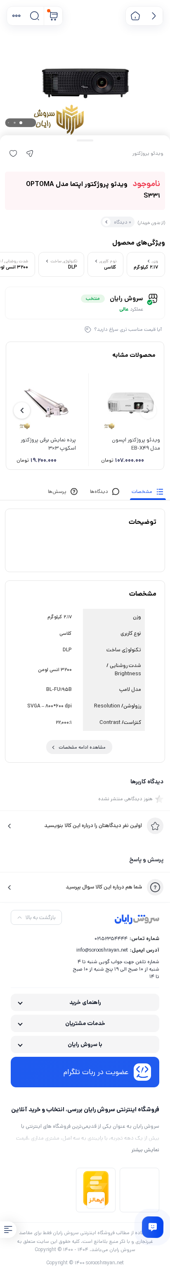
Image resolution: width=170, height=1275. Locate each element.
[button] (16, 16)
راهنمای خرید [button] (85, 1002)
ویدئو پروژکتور (147, 153)
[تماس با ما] (153, 1227)
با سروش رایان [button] (85, 1044)
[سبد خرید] (53, 16)
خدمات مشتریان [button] (85, 1023)
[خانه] (135, 16)
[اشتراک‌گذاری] (29, 153)
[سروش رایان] (137, 920)
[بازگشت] (153, 16)
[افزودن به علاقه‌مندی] (13, 153)
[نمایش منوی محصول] (8, 1229)
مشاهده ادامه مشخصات (82, 747)
